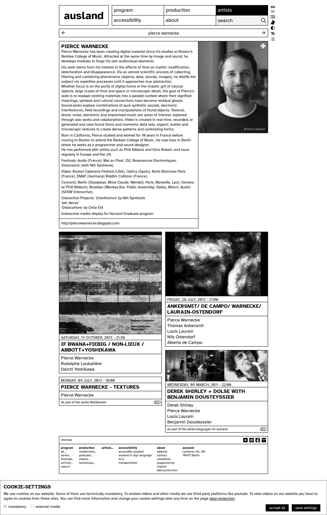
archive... (67, 463)
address (162, 451)
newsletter (164, 459)
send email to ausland (264, 440)
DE (273, 11)
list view (273, 39)
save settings (306, 507)
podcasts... (86, 455)
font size (273, 33)
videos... (84, 459)
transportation (128, 463)
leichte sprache (273, 17)
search (65, 466)
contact (162, 455)
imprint (162, 466)
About (172, 20)
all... (63, 451)
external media (48, 506)
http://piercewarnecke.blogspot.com (90, 223)
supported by (165, 463)
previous (63, 33)
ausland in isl (273, 22)
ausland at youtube (245, 440)
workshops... (87, 463)
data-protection (222, 498)
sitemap (66, 440)
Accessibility (127, 20)
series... (66, 455)
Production (178, 10)
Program (123, 10)
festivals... (67, 459)
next (264, 33)
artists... (107, 448)
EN (273, 7)
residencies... (88, 451)
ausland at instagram (251, 440)
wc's (121, 459)
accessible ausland (131, 451)
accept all (277, 507)
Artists (225, 10)
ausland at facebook (257, 440)
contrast (273, 28)
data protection (167, 470)
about (161, 448)
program (67, 448)
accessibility (128, 448)
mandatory (17, 506)
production (87, 448)
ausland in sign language (135, 455)
